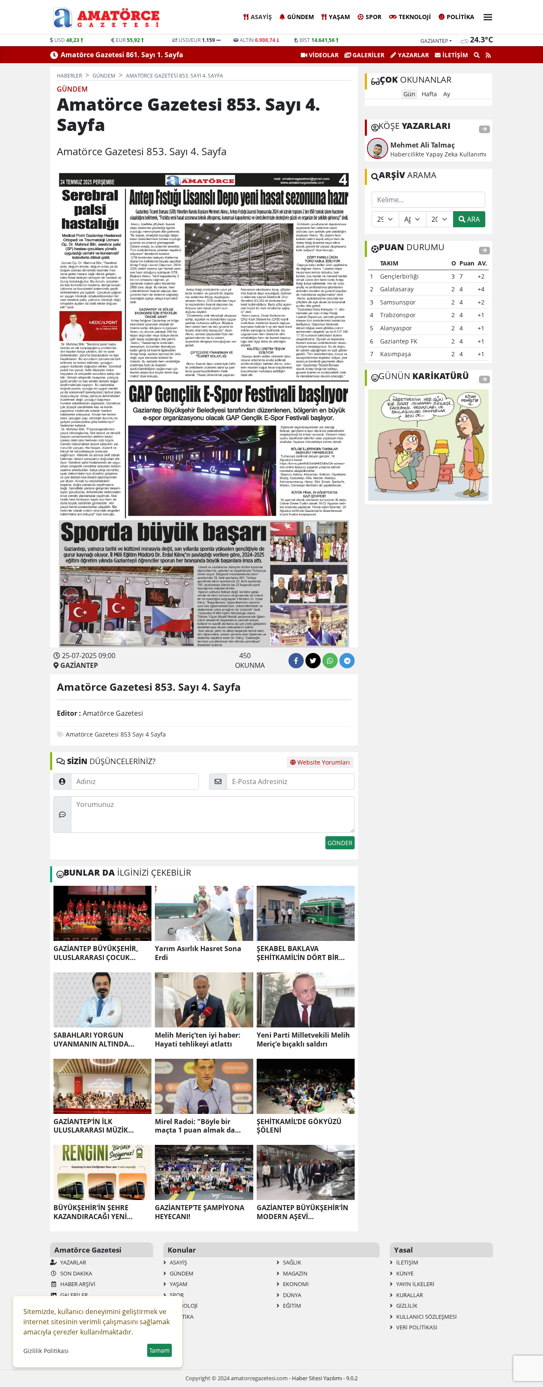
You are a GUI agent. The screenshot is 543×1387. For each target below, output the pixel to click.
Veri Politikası (416, 1327)
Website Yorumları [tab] (323, 762)
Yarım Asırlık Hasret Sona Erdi (198, 953)
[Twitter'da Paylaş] (313, 660)
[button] (485, 16)
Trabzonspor (398, 315)
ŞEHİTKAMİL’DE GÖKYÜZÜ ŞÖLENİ (299, 1126)
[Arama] (477, 55)
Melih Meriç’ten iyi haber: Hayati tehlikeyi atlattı (198, 1040)
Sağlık (291, 1262)
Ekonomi (295, 1284)
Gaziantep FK (398, 341)
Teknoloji (415, 17)
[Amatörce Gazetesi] (114, 17)
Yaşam (339, 17)
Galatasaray (397, 289)
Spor (373, 17)
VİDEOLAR (323, 55)
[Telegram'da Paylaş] (347, 660)
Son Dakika (75, 1273)
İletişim (454, 55)
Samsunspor (398, 302)
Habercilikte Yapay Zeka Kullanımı (438, 154)
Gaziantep (434, 41)
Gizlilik (406, 1305)
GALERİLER (367, 55)
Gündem (300, 17)
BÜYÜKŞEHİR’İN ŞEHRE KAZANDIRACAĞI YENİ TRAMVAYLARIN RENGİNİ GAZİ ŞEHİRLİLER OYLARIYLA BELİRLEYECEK (100, 1212)
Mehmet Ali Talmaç (422, 145)
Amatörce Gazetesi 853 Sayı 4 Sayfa (116, 734)
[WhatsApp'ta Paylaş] (330, 660)
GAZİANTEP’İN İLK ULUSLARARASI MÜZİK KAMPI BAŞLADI (90, 1126)
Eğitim (291, 1305)
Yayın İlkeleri (414, 1284)
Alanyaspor (396, 328)
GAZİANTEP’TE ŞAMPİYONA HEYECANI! (199, 1212)
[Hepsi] (484, 130)
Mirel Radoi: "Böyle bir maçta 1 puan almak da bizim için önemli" (195, 1126)
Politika (460, 17)
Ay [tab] (446, 94)
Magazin (295, 1273)
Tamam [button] (159, 1350)
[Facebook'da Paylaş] (296, 660)
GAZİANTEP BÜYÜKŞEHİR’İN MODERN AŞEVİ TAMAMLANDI (302, 1212)
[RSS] (488, 55)
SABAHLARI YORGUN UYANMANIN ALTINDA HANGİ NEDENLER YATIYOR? (101, 1040)
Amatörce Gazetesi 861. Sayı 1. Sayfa (122, 54)
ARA (472, 219)
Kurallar (409, 1295)
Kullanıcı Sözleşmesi (426, 1316)
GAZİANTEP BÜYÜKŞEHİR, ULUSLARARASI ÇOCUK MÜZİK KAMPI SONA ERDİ (95, 953)
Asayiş (261, 17)
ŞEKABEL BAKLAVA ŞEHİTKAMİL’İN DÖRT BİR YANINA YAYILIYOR (298, 953)
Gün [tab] (409, 94)
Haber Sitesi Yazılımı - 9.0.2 (325, 1378)
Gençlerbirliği (399, 276)
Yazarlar (412, 55)
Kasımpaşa (395, 354)
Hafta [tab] (429, 94)
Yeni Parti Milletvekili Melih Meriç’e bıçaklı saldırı (303, 1040)
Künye (404, 1273)
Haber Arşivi (77, 1284)
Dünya (291, 1295)
